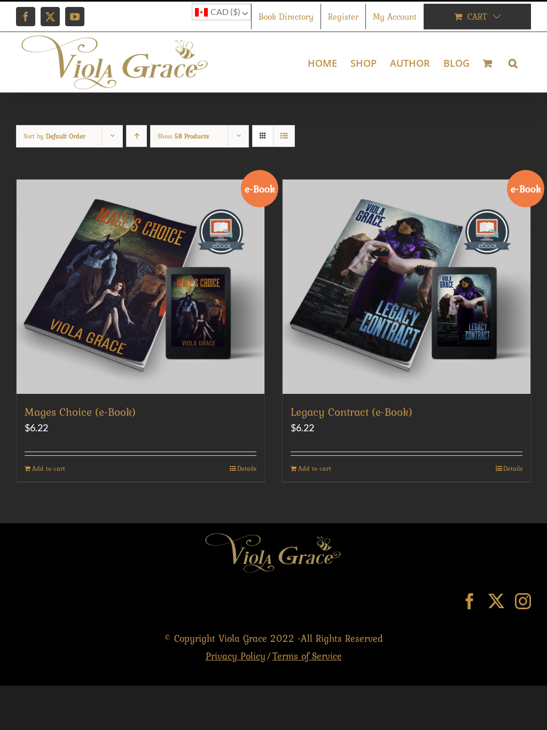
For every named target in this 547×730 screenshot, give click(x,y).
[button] (513, 62)
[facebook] (470, 601)
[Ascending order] (136, 136)
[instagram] (523, 601)
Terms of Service (307, 656)
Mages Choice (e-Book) (80, 411)
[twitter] (496, 601)
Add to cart (48, 468)
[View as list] (284, 136)
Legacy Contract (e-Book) (351, 411)
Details (246, 468)
